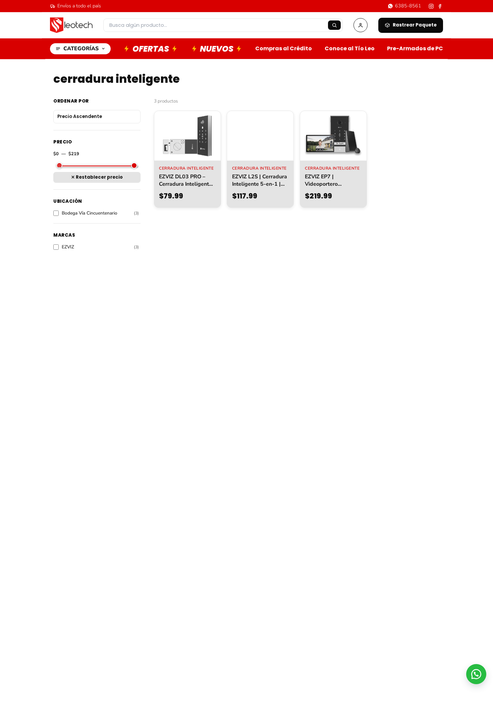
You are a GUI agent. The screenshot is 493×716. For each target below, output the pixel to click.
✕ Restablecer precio (97, 177)
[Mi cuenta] (360, 25)
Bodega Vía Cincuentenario (100, 213)
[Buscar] (334, 25)
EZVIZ (100, 247)
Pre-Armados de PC (415, 48)
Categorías (81, 48)
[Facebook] (440, 6)
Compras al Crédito (283, 48)
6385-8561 (408, 5)
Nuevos (216, 48)
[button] (476, 674)
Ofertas (150, 48)
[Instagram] (431, 6)
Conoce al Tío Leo (350, 48)
